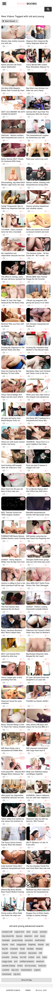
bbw (28, 932)
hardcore (42, 966)
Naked (27, 3)
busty (42, 936)
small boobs (40, 940)
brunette (5, 957)
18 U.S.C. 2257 (41, 990)
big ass (19, 936)
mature (5, 944)
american (40, 961)
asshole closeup (8, 966)
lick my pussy (30, 966)
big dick (17, 974)
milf (40, 953)
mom (12, 944)
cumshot (5, 970)
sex (47, 944)
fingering (31, 944)
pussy (35, 932)
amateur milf (7, 932)
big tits (5, 949)
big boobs (32, 953)
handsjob (6, 940)
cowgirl (5, 953)
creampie (14, 949)
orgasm (37, 970)
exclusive (29, 940)
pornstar (43, 932)
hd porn (13, 953)
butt (38, 957)
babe (45, 957)
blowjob (39, 949)
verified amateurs (27, 961)
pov (15, 961)
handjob (30, 949)
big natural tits (8, 936)
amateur (22, 953)
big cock (15, 970)
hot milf (23, 957)
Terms (28, 990)
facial (22, 949)
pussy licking (17, 940)
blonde (41, 944)
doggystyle (21, 944)
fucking (15, 957)
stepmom (28, 936)
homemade (6, 974)
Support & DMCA (13, 990)
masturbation (26, 970)
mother (31, 957)
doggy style (7, 961)
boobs (20, 966)
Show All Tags (26, 980)
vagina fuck (19, 932)
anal (36, 936)
